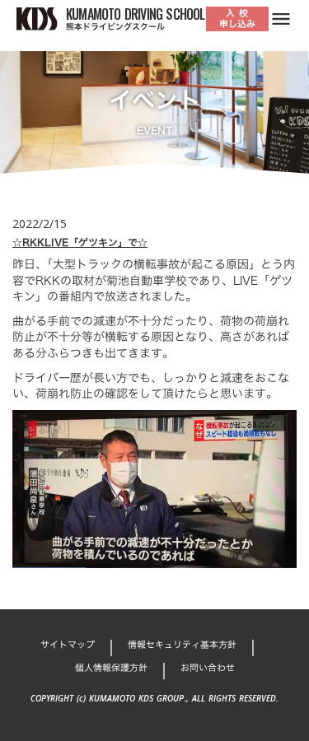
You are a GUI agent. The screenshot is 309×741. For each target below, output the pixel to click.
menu (281, 18)
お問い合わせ (207, 668)
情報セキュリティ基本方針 (182, 645)
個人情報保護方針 (111, 668)
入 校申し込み (237, 18)
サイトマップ (67, 645)
